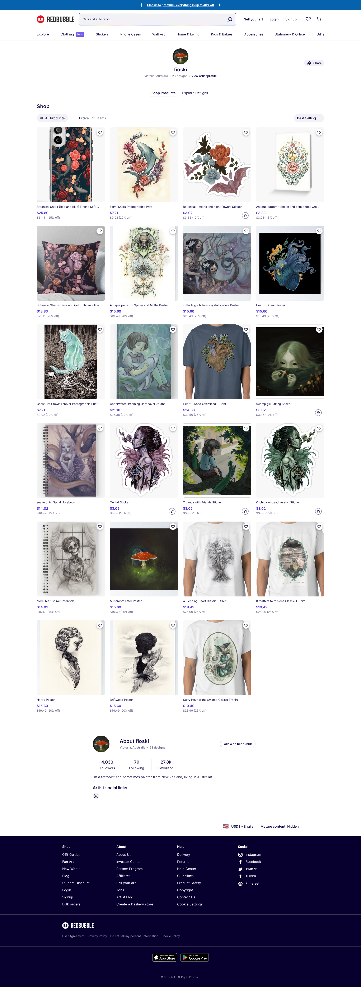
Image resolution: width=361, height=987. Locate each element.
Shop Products (163, 93)
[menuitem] (43, 34)
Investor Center (128, 862)
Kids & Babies (222, 34)
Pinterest (252, 883)
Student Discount (76, 883)
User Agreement (73, 936)
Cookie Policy (170, 936)
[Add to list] (100, 132)
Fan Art (68, 862)
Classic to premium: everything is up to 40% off (180, 5)
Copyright (185, 890)
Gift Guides (71, 854)
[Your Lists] (308, 19)
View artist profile (204, 76)
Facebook (253, 862)
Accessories (253, 34)
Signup (67, 897)
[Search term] (230, 19)
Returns (183, 862)
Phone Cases (130, 34)
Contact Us (186, 897)
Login (66, 890)
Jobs (120, 890)
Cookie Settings (189, 904)
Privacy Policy (97, 936)
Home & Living (188, 34)
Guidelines (185, 876)
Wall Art (158, 34)
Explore (43, 34)
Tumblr (250, 876)
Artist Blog (124, 897)
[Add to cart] (245, 215)
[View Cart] (319, 19)
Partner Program (129, 869)
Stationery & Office (290, 34)
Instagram (253, 854)
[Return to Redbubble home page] (55, 19)
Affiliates (123, 876)
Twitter (251, 869)
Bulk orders (71, 904)
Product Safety (189, 883)
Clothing (72, 34)
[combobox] (157, 19)
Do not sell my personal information (134, 936)
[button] (180, 5)
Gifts (320, 34)
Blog (65, 876)
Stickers (102, 34)
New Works (71, 869)
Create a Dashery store (134, 904)
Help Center (186, 869)
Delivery (183, 854)
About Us (123, 854)
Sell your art (126, 883)
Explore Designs (195, 93)
